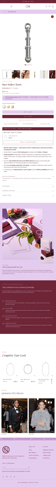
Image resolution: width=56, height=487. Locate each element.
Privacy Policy (32, 458)
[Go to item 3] (25, 74)
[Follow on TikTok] (10, 476)
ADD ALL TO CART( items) (28, 142)
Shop (30, 450)
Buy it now (28, 116)
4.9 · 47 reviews (14, 88)
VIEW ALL (51, 360)
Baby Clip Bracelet (25, 379)
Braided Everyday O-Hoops (35, 431)
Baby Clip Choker (7, 379)
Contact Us (46, 458)
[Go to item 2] (16, 74)
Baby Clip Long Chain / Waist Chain (43, 380)
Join (28, 467)
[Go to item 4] (34, 74)
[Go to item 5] (44, 74)
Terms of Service (33, 455)
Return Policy (46, 452)
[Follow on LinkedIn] (14, 476)
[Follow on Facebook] (3, 476)
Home (4, 11)
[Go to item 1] (6, 74)
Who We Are (32, 452)
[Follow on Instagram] (7, 476)
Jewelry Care (47, 455)
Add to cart (28, 112)
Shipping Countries (48, 450)
